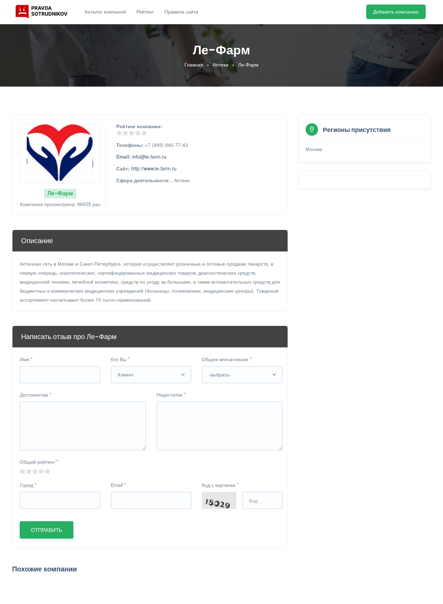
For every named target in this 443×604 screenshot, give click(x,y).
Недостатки (171, 394)
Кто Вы (120, 359)
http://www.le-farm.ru (154, 168)
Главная (193, 64)
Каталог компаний (105, 12)
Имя (26, 359)
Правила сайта (181, 12)
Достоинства (35, 394)
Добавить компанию (396, 12)
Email (118, 484)
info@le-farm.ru (149, 156)
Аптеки (220, 64)
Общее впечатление (227, 359)
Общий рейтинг (39, 461)
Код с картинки (220, 484)
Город (28, 484)
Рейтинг (145, 12)
